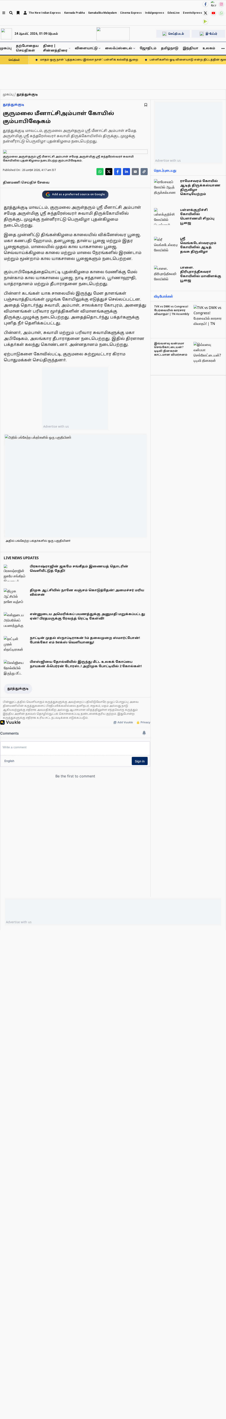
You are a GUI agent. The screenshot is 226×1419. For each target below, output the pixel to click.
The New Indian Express (45, 12)
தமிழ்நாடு (169, 48)
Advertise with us (56, 426)
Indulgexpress (154, 12)
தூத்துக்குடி (13, 105)
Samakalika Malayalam (102, 12)
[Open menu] (4, 13)
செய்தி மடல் (176, 33)
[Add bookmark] (146, 105)
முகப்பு (5, 48)
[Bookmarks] (18, 12)
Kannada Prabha (74, 12)
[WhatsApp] (221, 13)
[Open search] (11, 12)
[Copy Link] (144, 171)
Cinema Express (131, 12)
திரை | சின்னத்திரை (55, 48)
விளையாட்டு (86, 48)
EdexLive (174, 12)
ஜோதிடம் (148, 48)
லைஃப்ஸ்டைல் (118, 48)
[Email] (135, 171)
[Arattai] (213, 3)
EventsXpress (192, 12)
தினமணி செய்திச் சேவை (26, 183)
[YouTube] (213, 13)
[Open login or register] (25, 12)
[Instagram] (221, 4)
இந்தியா (190, 48)
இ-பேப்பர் (211, 33)
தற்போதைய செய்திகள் (27, 48)
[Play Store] (205, 21)
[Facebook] (205, 4)
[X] (205, 13)
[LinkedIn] (126, 171)
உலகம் (209, 48)
